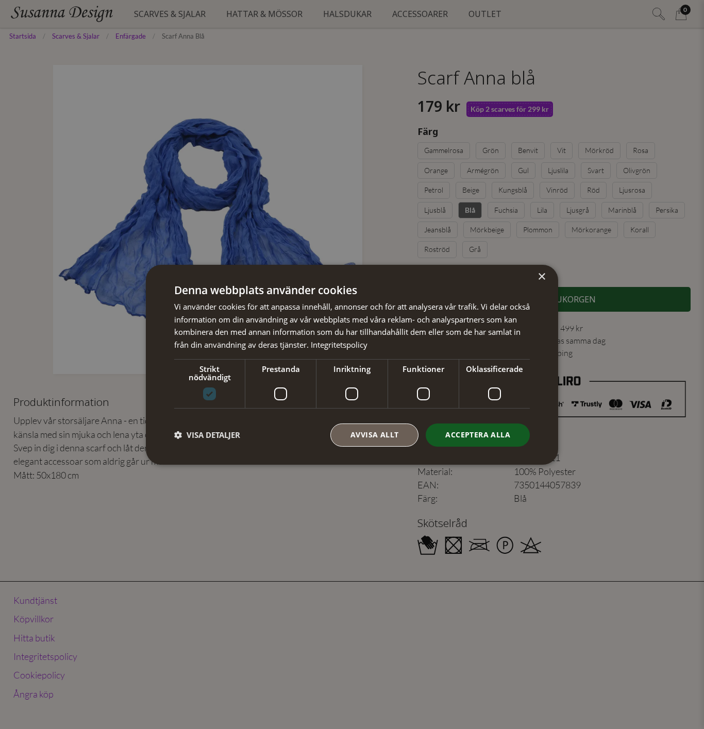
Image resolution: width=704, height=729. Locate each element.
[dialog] (352, 364)
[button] (207, 434)
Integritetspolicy (339, 345)
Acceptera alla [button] (477, 434)
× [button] (541, 276)
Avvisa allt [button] (374, 434)
